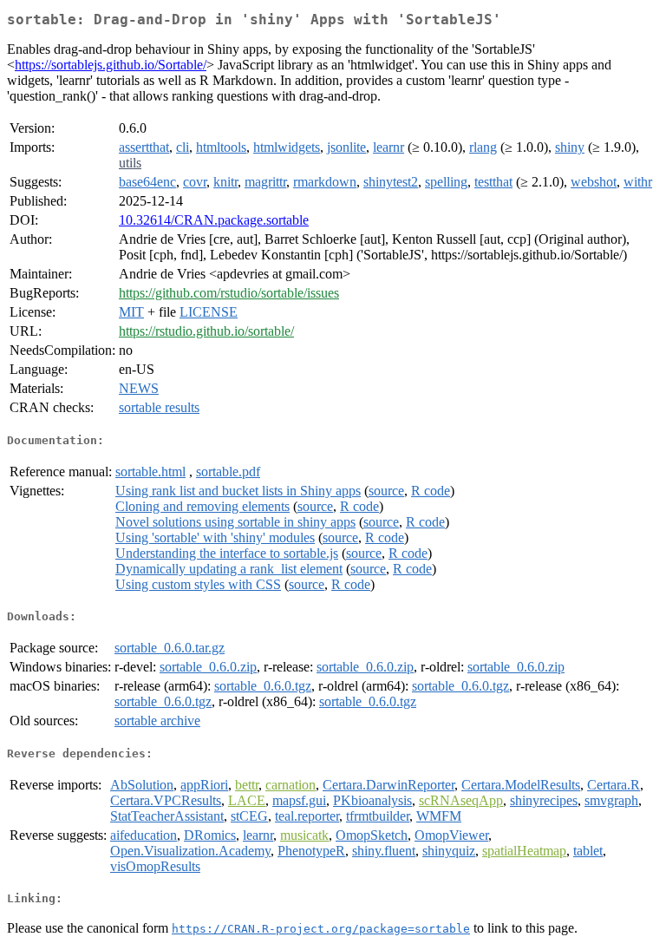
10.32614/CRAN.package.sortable (214, 220)
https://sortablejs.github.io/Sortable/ (110, 64)
